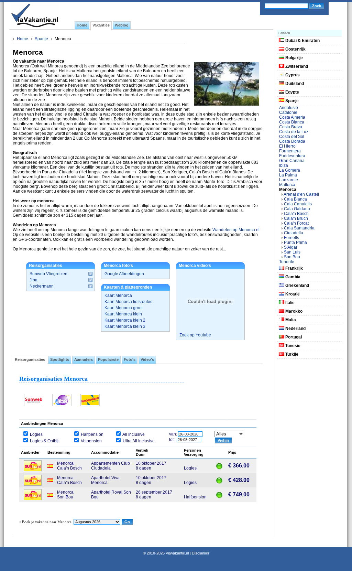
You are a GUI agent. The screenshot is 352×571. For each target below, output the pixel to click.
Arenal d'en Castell (301, 194)
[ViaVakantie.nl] (35, 26)
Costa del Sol (291, 136)
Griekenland (296, 285)
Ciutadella (293, 232)
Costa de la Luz (293, 131)
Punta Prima (295, 242)
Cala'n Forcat (296, 223)
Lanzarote (288, 179)
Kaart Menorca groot (123, 307)
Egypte (291, 92)
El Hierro (287, 146)
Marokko (293, 311)
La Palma (288, 175)
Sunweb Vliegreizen (48, 273)
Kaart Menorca (118, 295)
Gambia (292, 276)
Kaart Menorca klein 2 (124, 320)
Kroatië (292, 294)
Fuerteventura (292, 155)
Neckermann (42, 286)
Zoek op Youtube (195, 335)
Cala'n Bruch (296, 218)
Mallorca (287, 184)
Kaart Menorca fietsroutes (128, 301)
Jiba (33, 280)
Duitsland (294, 83)
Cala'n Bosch (296, 213)
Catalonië (288, 112)
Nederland (295, 328)
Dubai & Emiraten (302, 40)
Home (22, 38)
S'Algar (290, 247)
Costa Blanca (291, 122)
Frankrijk (293, 268)
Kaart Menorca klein (123, 314)
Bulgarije (293, 57)
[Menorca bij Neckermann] (90, 405)
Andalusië (288, 107)
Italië (289, 302)
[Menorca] (226, 104)
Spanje (41, 38)
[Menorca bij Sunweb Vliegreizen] (33, 405)
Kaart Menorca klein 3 (124, 326)
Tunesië (292, 345)
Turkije (291, 354)
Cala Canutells (298, 204)
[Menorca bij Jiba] (62, 405)
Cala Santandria (299, 228)
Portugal (293, 337)
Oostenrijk (295, 49)
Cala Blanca (295, 199)
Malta (290, 319)
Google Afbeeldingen (124, 273)
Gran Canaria (292, 160)
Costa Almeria (292, 117)
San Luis (292, 252)
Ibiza (283, 165)
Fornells (291, 237)
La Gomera (289, 170)
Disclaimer (200, 553)
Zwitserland (296, 66)
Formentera (290, 151)
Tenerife (286, 261)
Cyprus (292, 75)
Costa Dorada (292, 141)
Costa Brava (290, 127)
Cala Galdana (297, 208)
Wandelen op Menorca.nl (236, 229)
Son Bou (292, 257)
